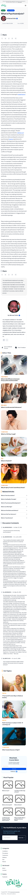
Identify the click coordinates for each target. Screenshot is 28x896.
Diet (2, 458)
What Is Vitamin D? (6, 461)
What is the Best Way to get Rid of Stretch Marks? (19, 819)
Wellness (4, 405)
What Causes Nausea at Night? (11, 750)
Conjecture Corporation (15, 892)
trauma (11, 139)
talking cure (20, 132)
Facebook (4, 877)
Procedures (5, 853)
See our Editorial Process (8, 347)
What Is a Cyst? (5, 790)
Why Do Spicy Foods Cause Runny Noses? (13, 487)
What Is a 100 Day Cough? (8, 434)
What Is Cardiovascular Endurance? (11, 407)
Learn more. (20, 2)
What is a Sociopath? (7, 804)
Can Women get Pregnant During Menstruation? (6, 819)
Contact (4, 870)
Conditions (4, 432)
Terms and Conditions (11, 893)
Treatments (4, 376)
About (3, 868)
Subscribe (14, 768)
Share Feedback (22, 347)
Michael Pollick (12, 18)
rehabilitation (21, 94)
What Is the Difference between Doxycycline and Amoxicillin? (10, 379)
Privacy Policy (3, 893)
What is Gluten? (18, 804)
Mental (4, 693)
